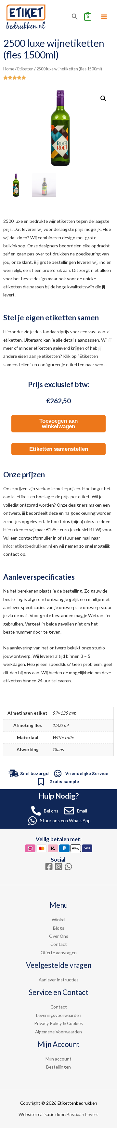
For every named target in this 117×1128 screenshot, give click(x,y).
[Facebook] (49, 867)
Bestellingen (58, 1067)
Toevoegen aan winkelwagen (58, 423)
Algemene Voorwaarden (58, 1031)
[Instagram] (59, 867)
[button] (103, 98)
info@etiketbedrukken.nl (27, 546)
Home (8, 69)
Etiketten (25, 69)
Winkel (58, 919)
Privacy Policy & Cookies (58, 1023)
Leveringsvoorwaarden (58, 1015)
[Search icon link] (75, 17)
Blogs (58, 928)
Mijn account (59, 1058)
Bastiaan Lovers (82, 1114)
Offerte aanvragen (59, 952)
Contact (58, 944)
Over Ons (58, 936)
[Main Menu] (104, 17)
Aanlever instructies (59, 979)
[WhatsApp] (68, 867)
